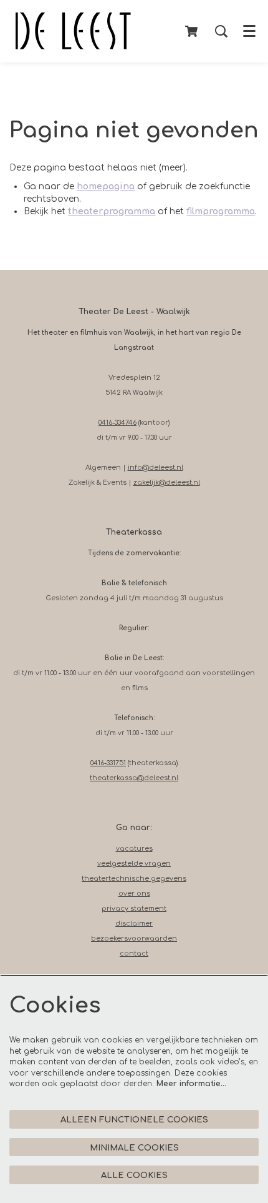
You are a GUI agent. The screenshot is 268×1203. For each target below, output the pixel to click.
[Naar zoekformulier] (221, 31)
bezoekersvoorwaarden (134, 938)
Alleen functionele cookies (134, 1119)
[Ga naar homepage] (73, 31)
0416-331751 (108, 763)
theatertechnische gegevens (134, 878)
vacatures (134, 848)
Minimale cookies (134, 1147)
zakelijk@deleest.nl (166, 482)
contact (134, 953)
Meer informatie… (191, 1083)
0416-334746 (117, 422)
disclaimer (134, 923)
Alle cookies (134, 1175)
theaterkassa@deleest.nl (134, 778)
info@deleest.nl (155, 467)
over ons (134, 893)
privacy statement (134, 908)
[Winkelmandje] (192, 31)
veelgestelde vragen (134, 863)
